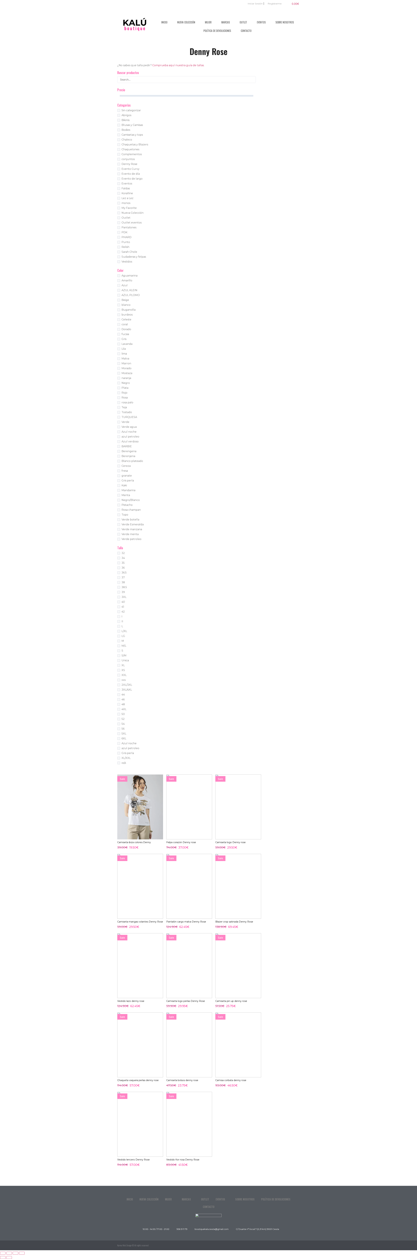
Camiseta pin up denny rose (231, 1001)
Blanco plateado (132, 461)
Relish (125, 247)
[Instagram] (296, 1245)
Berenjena (128, 456)
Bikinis (125, 120)
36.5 (124, 572)
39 (123, 592)
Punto (126, 242)
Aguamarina (129, 275)
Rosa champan (131, 509)
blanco (126, 304)
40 (123, 601)
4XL (124, 709)
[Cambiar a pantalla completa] (9, 1253)
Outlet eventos (132, 222)
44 (123, 694)
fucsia (125, 334)
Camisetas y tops (132, 134)
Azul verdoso (130, 441)
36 (123, 567)
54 (123, 723)
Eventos (261, 22)
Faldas (126, 188)
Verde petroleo (131, 539)
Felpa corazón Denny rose (181, 842)
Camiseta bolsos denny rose (182, 1080)
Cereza (126, 465)
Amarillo (127, 280)
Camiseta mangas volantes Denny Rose (140, 921)
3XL (124, 597)
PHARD (126, 237)
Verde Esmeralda (133, 524)
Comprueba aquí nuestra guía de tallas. (178, 65)
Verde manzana (132, 529)
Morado (126, 368)
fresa (125, 470)
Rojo (124, 392)
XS (123, 670)
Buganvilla (129, 309)
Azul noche (129, 431)
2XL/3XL (127, 684)
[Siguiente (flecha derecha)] (9, 1257)
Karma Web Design (124, 1245)
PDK (124, 232)
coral (125, 324)
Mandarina (128, 490)
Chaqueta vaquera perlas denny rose (138, 1080)
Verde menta (130, 534)
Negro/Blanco (131, 500)
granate (127, 475)
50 (123, 714)
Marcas (225, 22)
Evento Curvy (130, 168)
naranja (126, 378)
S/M (124, 655)
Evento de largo (132, 178)
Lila (124, 348)
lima (124, 353)
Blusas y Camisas (132, 125)
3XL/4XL (127, 689)
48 (123, 704)
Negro (126, 382)
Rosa (125, 397)
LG (123, 636)
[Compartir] (15, 1253)
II (122, 621)
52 (123, 718)
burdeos (127, 314)
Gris (124, 339)
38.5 (124, 587)
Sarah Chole (129, 251)
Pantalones (129, 227)
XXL (124, 675)
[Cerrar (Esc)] (22, 1253)
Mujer (208, 22)
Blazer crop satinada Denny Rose (234, 921)
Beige (125, 300)
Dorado (126, 329)
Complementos (132, 154)
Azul (125, 285)
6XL (124, 738)
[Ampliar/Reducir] (3, 1253)
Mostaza (127, 373)
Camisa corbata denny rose (230, 1080)
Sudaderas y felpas (134, 256)
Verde (125, 422)
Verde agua (129, 426)
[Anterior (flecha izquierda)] (3, 1257)
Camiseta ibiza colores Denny (134, 842)
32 (123, 553)
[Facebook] (289, 1245)
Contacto (246, 31)
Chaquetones (130, 149)
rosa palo (127, 402)
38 (123, 582)
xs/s (124, 762)
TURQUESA (129, 417)
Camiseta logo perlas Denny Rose (185, 1001)
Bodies (126, 129)
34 (123, 557)
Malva (125, 358)
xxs (124, 679)
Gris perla (128, 480)
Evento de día (131, 173)
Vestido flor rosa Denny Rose (182, 1159)
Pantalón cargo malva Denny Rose (186, 921)
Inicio (164, 22)
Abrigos (126, 115)
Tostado (127, 412)
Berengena (129, 451)
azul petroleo (130, 436)
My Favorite (129, 207)
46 (123, 699)
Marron (126, 363)
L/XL (124, 631)
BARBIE (127, 446)
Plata (125, 387)
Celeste (126, 319)
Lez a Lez (127, 198)
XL (123, 665)
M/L (124, 645)
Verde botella (130, 519)
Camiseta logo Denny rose (230, 842)
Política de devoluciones (217, 31)
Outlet (243, 22)
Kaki (124, 485)
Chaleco (127, 139)
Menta (126, 495)
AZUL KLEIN (129, 290)
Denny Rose (129, 164)
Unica (125, 660)
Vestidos (127, 261)
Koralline (127, 193)
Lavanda (127, 343)
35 (123, 562)
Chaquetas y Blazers (135, 144)
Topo (125, 514)
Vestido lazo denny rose (130, 1001)
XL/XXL (126, 758)
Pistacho (127, 504)
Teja (124, 407)
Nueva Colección (186, 22)
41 (123, 606)
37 (123, 577)
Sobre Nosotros (284, 22)
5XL (124, 733)
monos (126, 203)
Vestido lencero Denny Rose (133, 1159)
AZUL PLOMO (131, 295)
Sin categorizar (131, 110)
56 (123, 728)
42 (123, 611)
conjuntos (128, 159)
